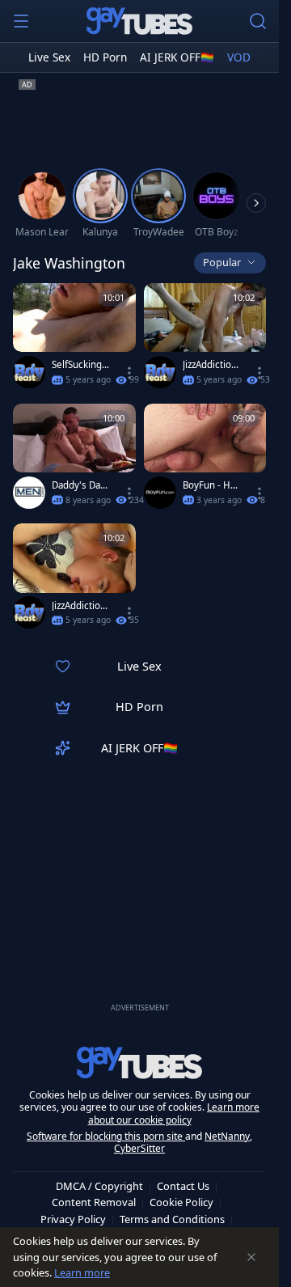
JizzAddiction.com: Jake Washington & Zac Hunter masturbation (81, 606)
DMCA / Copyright (99, 1186)
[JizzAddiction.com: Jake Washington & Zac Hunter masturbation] (74, 579)
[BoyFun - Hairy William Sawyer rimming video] (205, 460)
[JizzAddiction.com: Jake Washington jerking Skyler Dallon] (205, 339)
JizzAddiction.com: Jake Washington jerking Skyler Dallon (212, 364)
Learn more (82, 1272)
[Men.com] (29, 492)
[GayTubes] (139, 21)
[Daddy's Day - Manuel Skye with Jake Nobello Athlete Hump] (74, 460)
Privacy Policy (73, 1219)
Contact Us (183, 1186)
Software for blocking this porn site (106, 1136)
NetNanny (227, 1136)
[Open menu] (21, 21)
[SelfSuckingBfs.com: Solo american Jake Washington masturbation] (74, 339)
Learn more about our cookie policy (174, 1113)
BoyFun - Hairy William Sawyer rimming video (212, 485)
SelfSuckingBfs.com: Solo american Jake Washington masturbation (81, 364)
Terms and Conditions (172, 1219)
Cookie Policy (181, 1202)
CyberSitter (139, 1148)
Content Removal (94, 1202)
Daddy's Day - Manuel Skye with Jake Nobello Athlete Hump (81, 485)
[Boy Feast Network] (29, 372)
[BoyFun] (160, 492)
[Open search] (257, 21)
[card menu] (129, 373)
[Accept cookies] (251, 1257)
